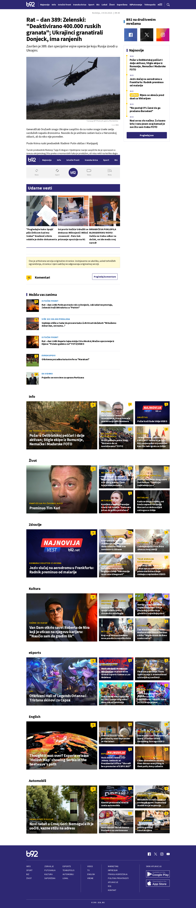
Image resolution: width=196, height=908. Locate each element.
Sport (29, 870)
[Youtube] (168, 854)
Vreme (90, 878)
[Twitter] (146, 34)
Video (90, 866)
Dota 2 (141, 667)
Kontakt (112, 890)
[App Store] (158, 883)
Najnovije (45, 4)
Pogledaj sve (146, 135)
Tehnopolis (68, 870)
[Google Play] (158, 874)
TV (88, 870)
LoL (31, 691)
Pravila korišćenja (118, 874)
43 (36, 319)
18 (36, 374)
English (105, 731)
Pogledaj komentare (105, 276)
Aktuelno (106, 500)
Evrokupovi (49, 355)
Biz (27, 874)
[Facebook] (130, 34)
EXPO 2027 (106, 753)
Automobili (68, 874)
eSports (67, 866)
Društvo (142, 417)
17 (36, 301)
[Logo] (30, 4)
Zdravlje (49, 866)
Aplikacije (113, 882)
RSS (109, 886)
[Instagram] (162, 34)
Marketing (113, 866)
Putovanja (49, 870)
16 (36, 338)
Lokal (65, 878)
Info (28, 866)
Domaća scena (109, 664)
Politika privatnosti (118, 878)
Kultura (48, 874)
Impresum (112, 870)
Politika (106, 411)
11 (29, 277)
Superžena (49, 878)
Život (29, 878)
